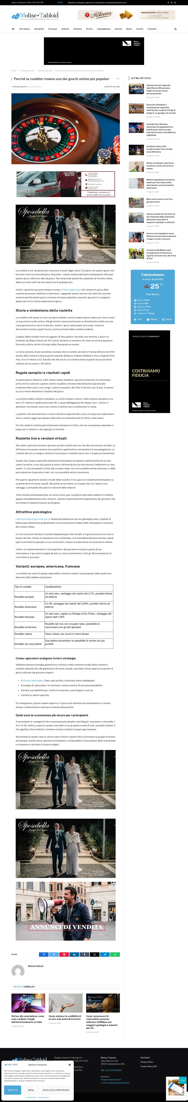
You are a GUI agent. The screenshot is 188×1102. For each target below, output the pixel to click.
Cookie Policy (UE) (149, 1066)
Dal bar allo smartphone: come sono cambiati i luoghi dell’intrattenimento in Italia (27, 1019)
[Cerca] (175, 29)
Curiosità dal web (112, 87)
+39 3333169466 (112, 1070)
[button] (69, 1064)
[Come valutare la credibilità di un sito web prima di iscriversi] (65, 1003)
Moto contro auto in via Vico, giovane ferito (159, 200)
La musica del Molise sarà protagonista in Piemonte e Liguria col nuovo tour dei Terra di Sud (161, 254)
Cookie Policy (31, 1097)
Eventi (140, 29)
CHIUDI (183, 1080)
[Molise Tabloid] (38, 15)
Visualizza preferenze (56, 1090)
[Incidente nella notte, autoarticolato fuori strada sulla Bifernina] (136, 150)
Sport (129, 29)
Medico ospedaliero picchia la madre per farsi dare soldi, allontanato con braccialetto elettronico (91, 3)
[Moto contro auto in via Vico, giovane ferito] (136, 202)
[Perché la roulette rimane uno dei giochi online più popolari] (65, 128)
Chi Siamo (24, 29)
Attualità (39, 29)
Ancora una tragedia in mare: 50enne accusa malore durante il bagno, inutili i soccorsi (161, 236)
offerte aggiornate (71, 289)
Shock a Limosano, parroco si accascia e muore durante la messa (160, 166)
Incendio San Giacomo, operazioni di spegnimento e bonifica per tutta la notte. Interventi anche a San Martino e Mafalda (161, 129)
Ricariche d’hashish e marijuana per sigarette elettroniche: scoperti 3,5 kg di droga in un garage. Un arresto (161, 109)
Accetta (13, 1090)
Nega (31, 1090)
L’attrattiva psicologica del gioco (33, 519)
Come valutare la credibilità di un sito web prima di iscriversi (65, 1018)
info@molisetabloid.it (111, 1079)
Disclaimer (145, 1058)
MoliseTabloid (19, 87)
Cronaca (52, 29)
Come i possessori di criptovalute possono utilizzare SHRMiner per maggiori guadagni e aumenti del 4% (101, 1022)
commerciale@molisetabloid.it (115, 1083)
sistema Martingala (33, 680)
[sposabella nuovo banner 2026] (66, 263)
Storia (89, 29)
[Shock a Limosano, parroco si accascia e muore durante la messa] (136, 166)
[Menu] (13, 29)
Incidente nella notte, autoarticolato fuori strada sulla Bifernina (159, 149)
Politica (78, 29)
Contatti (152, 29)
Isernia (118, 29)
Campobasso (104, 29)
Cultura (65, 29)
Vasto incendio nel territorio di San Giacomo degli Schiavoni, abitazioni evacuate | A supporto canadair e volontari (160, 218)
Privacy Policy (43, 1097)
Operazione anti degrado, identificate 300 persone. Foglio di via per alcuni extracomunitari (158, 89)
